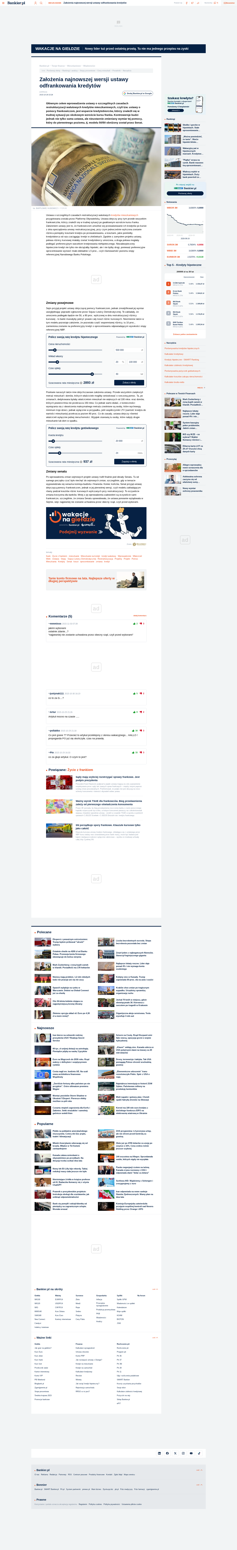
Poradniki (116, 71)
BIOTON (120, 1319)
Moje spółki (121, 1311)
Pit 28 (119, 1368)
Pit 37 (119, 1360)
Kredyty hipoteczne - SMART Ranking (182, 359)
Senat (69, 561)
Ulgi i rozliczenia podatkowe (128, 1376)
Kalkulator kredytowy (174, 354)
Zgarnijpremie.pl (41, 1388)
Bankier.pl (44, 66)
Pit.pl (62, 1489)
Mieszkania (51, 561)
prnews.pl (86, 1489)
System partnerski (73, 1489)
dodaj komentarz (139, 616)
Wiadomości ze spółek (126, 1303)
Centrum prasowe (80, 1475)
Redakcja (53, 1475)
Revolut (79, 1376)
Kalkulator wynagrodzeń (85, 1348)
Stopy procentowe (87, 71)
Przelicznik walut (41, 1368)
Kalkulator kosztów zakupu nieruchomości (183, 376)
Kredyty (61, 561)
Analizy (99, 1321)
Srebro (78, 1311)
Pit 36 (119, 1356)
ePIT (119, 1403)
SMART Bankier (123, 1380)
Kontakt (109, 1475)
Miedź (78, 1303)
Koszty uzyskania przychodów (129, 1384)
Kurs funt (38, 1364)
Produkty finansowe (97, 1475)
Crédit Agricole (179, 283)
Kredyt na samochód (84, 1368)
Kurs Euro (59, 1315)
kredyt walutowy (109, 556)
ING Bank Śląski (176, 303)
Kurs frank (39, 1360)
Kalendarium (122, 1307)
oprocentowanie (87, 561)
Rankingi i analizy (70, 71)
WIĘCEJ (200, 388)
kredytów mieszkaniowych (124, 215)
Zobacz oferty (129, 382)
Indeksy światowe (42, 1327)
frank (48, 556)
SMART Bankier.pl (51, 1489)
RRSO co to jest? (83, 1391)
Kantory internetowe (63, 1319)
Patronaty (62, 1475)
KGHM (119, 1315)
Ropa (78, 1307)
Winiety (79, 1380)
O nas (37, 1475)
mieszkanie (74, 556)
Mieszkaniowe (54, 3)
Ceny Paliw (80, 1319)
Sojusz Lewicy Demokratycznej (82, 559)
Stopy (63, 559)
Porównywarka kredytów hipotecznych (182, 348)
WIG (36, 1307)
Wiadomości (89, 66)
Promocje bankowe (42, 1399)
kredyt (107, 561)
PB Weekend (40, 1380)
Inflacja (99, 1299)
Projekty (118, 559)
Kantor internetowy (42, 1372)
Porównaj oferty (53, 71)
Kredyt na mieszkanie (84, 1364)
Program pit (121, 1352)
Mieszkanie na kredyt (90, 556)
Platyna (79, 1315)
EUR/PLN (59, 1299)
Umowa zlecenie (82, 1352)
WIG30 (37, 1299)
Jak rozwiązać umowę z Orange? (89, 1360)
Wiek (48, 559)
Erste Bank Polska (177, 292)
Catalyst (38, 1323)
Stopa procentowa (42, 1391)
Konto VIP (39, 1376)
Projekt (127, 559)
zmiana (99, 561)
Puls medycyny (126, 1489)
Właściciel (137, 556)
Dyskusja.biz (108, 1489)
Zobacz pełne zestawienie (185, 334)
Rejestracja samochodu (85, 1388)
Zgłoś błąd (118, 1475)
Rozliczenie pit (123, 1348)
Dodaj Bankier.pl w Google (139, 93)
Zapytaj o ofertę (129, 461)
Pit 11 (119, 1372)
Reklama (44, 1475)
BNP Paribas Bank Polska (178, 323)
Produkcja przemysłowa (105, 1310)
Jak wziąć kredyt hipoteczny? (87, 1384)
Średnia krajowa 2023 (43, 1395)
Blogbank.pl (39, 1384)
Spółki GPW (122, 1299)
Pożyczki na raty (123, 1395)
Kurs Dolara (59, 1311)
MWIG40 (38, 1311)
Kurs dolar (39, 1356)
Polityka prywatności (112, 1504)
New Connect (40, 1319)
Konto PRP (80, 1356)
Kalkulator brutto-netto (174, 382)
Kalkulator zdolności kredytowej (179, 365)
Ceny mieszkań (103, 71)
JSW (119, 1323)
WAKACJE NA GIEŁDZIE (57, 48)
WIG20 (37, 1303)
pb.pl (117, 1489)
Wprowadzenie (124, 556)
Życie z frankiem (59, 556)
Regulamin (83, 1504)
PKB (98, 1314)
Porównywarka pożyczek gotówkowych (182, 371)
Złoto (78, 1299)
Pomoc (135, 559)
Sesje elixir (121, 1388)
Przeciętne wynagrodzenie (102, 1304)
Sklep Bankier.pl (123, 1399)
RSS (70, 1475)
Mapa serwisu (129, 1475)
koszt (76, 561)
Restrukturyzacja (105, 559)
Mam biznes (96, 1489)
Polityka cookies (95, 1504)
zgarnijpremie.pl (152, 1489)
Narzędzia (127, 71)
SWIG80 (38, 1315)
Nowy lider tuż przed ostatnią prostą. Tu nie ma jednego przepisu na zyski (136, 48)
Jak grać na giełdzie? (43, 1348)
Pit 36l (119, 1364)
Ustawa (55, 559)
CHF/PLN (59, 1307)
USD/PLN (59, 1303)
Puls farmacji (139, 1489)
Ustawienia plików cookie (132, 1504)
